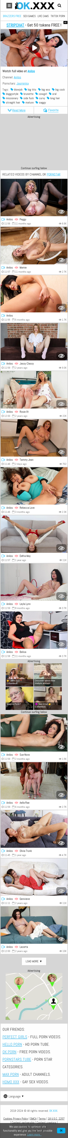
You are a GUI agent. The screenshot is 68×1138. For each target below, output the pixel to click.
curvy (41, 98)
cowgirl (42, 94)
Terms (42, 1119)
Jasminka (22, 83)
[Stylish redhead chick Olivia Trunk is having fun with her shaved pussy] (34, 829)
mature (29, 102)
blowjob (17, 90)
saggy (42, 102)
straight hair (12, 102)
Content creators (46, 1122)
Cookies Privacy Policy (15, 1119)
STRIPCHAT (15, 25)
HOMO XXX (10, 1081)
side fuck (28, 98)
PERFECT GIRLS (14, 1036)
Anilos (31, 71)
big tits (31, 90)
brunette (28, 94)
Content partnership (23, 1122)
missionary (11, 98)
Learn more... (34, 1134)
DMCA (33, 1119)
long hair (54, 98)
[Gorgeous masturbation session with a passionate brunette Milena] (34, 293)
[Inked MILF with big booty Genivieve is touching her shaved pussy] (34, 877)
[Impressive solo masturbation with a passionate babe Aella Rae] (34, 781)
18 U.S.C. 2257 (56, 1119)
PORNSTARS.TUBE (16, 1059)
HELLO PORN (12, 1044)
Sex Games (29, 16)
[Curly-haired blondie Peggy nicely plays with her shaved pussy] (34, 197)
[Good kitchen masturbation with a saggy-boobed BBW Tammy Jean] (34, 438)
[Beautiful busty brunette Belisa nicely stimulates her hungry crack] (34, 630)
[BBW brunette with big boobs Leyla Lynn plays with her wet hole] (34, 582)
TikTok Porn (58, 16)
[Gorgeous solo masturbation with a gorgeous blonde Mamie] (34, 245)
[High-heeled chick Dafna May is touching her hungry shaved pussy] (34, 534)
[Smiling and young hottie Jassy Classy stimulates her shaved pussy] (34, 341)
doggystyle (11, 94)
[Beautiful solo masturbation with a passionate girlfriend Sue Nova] (34, 733)
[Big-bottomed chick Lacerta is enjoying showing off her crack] (34, 925)
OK (61, 1130)
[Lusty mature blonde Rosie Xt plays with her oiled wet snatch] (34, 389)
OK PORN (9, 1051)
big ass (45, 90)
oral (54, 94)
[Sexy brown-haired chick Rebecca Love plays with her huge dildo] (34, 486)
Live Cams (43, 16)
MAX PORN (10, 1074)
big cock (60, 90)
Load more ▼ (34, 961)
